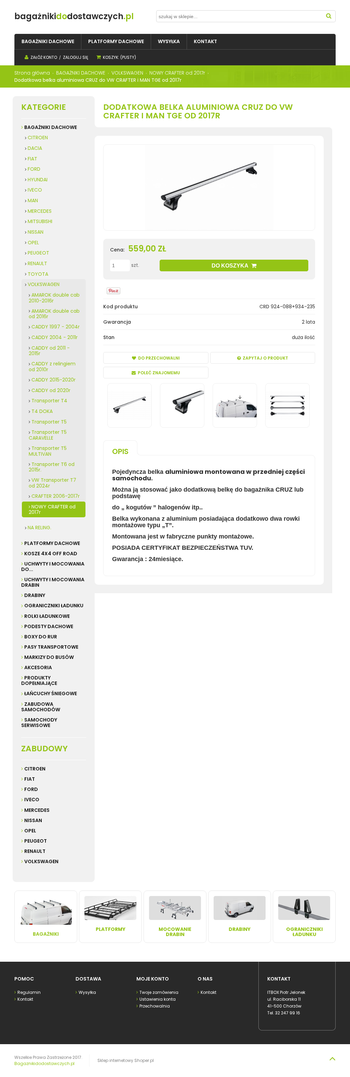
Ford (31, 789)
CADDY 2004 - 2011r (54, 337)
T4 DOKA (42, 411)
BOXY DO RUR (40, 636)
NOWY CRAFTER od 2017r (52, 509)
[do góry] (332, 1058)
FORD (34, 169)
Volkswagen (41, 861)
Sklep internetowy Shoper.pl (125, 1060)
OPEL (33, 242)
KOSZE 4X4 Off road (50, 553)
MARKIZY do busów (49, 657)
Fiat (29, 779)
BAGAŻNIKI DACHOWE (50, 127)
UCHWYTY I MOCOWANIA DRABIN (52, 582)
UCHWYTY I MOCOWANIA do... (52, 566)
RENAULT (37, 263)
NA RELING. (39, 527)
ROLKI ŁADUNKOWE (47, 616)
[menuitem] (48, 41)
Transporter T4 (49, 400)
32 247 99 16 (287, 1013)
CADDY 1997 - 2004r (55, 326)
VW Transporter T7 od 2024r (52, 483)
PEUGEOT (38, 252)
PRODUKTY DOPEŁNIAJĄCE (39, 680)
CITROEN (38, 137)
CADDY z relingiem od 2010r (52, 366)
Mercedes (37, 810)
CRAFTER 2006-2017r (55, 496)
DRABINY (34, 595)
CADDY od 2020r (50, 390)
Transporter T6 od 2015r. (52, 467)
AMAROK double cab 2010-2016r (54, 297)
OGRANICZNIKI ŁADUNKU (53, 605)
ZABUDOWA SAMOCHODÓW (40, 707)
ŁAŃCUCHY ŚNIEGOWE (50, 693)
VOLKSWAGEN (43, 284)
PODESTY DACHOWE (48, 626)
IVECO (35, 189)
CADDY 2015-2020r (53, 379)
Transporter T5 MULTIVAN (48, 451)
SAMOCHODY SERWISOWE (39, 722)
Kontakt (25, 999)
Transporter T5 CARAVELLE (48, 435)
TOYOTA (38, 274)
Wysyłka (87, 992)
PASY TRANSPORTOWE (51, 647)
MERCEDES (40, 211)
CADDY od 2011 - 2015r (49, 351)
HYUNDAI (38, 179)
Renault (34, 851)
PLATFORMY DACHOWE (52, 543)
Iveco (31, 799)
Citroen (34, 768)
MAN (33, 200)
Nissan (33, 820)
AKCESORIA (38, 667)
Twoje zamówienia (158, 992)
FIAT (32, 158)
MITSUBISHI (40, 221)
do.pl (74, 16)
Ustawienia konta (157, 999)
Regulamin (29, 992)
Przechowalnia (154, 1006)
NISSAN (35, 232)
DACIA (35, 148)
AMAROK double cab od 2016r (54, 314)
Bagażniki (46, 934)
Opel (30, 830)
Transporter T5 (49, 421)
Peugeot (35, 841)
